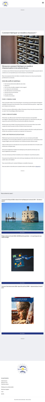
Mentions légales (5, 389)
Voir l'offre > (22, 232)
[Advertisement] (22, 20)
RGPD (2, 394)
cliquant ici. (38, 166)
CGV (2, 391)
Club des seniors (5, 384)
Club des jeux (4, 380)
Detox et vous (4, 382)
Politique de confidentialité (7, 387)
